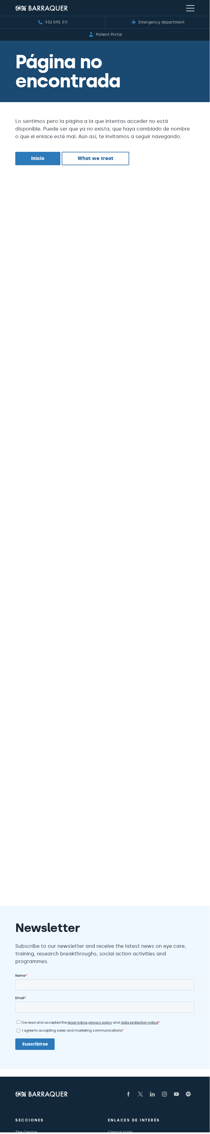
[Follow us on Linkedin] (152, 1094)
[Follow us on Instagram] (164, 1094)
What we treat (95, 158)
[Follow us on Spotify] (188, 1094)
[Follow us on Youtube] (176, 1094)
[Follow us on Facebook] (128, 1094)
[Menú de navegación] (190, 8)
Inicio (38, 158)
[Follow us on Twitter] (140, 1094)
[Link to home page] (41, 8)
